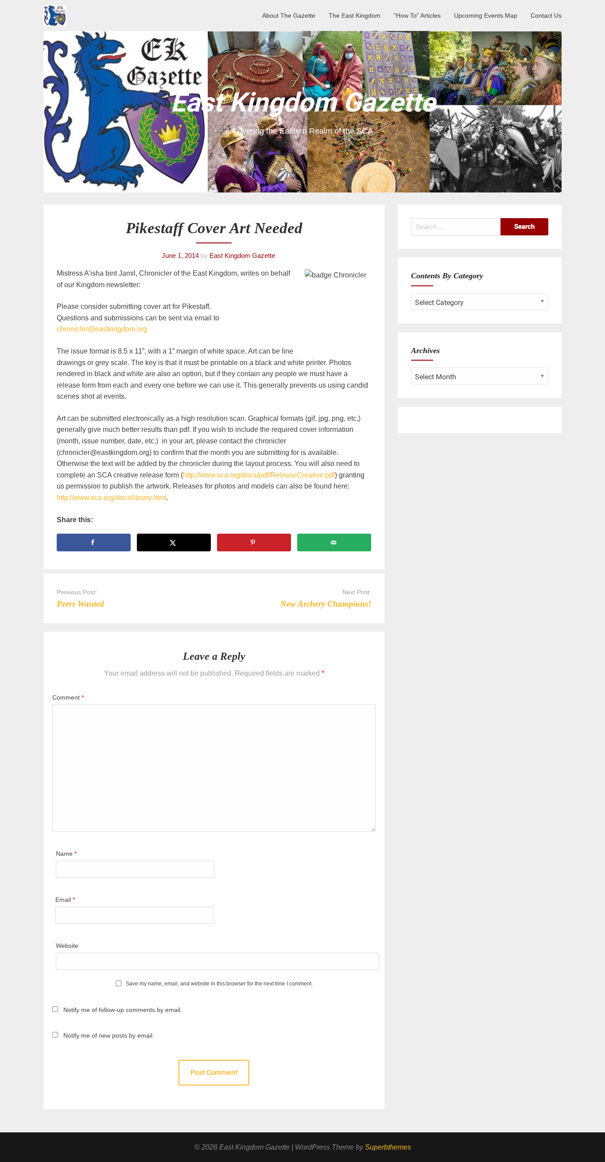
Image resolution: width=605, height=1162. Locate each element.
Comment (68, 697)
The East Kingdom (354, 15)
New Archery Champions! (325, 603)
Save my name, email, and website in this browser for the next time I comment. (219, 984)
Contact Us (546, 15)
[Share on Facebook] (94, 542)
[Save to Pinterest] (254, 542)
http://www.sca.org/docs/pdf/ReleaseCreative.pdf (259, 475)
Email (65, 899)
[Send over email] (334, 542)
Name (66, 853)
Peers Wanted (80, 603)
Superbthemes (388, 1147)
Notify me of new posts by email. (108, 1035)
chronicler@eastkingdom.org (102, 329)
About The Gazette (288, 15)
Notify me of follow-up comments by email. (122, 1009)
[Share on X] (174, 542)
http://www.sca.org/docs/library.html (112, 497)
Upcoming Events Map (485, 15)
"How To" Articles (417, 15)
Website (67, 945)
